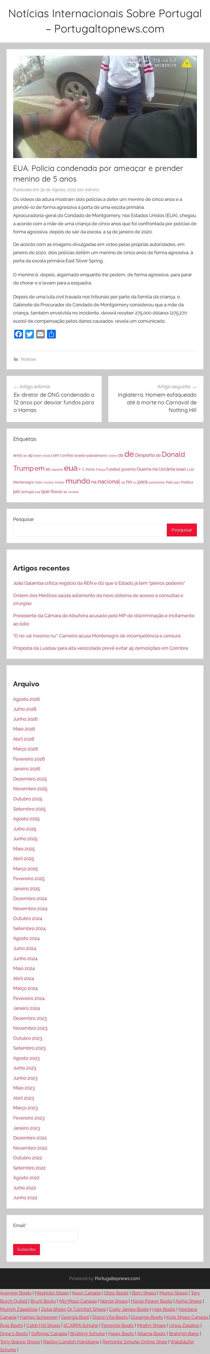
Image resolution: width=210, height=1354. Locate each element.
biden (38, 455)
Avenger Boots (15, 1293)
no (129, 482)
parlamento (157, 482)
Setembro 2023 (29, 1048)
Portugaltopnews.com (117, 1278)
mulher (60, 482)
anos (17, 455)
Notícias (28, 359)
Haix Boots (163, 1309)
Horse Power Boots (151, 1301)
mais (38, 482)
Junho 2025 (25, 838)
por (16, 491)
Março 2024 (25, 988)
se (65, 492)
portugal (27, 492)
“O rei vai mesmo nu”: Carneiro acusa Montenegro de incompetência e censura (96, 636)
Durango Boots (147, 1317)
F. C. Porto (87, 469)
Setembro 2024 (29, 928)
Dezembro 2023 (30, 1018)
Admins (92, 189)
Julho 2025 (24, 829)
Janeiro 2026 (26, 768)
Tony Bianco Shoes (20, 1341)
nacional (109, 481)
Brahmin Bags (184, 1333)
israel (181, 469)
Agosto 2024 (26, 938)
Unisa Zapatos (184, 1325)
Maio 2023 (24, 1088)
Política (187, 482)
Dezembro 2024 (30, 898)
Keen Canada (86, 1293)
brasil (46, 456)
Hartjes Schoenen (39, 1317)
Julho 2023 (24, 1068)
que (45, 491)
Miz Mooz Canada (78, 1301)
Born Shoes (144, 1293)
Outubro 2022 (27, 1157)
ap (30, 455)
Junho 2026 (25, 719)
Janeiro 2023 (26, 1128)
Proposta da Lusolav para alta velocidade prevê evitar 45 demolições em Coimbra (100, 648)
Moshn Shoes (151, 1325)
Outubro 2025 (27, 798)
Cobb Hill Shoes (43, 1325)
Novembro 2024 (30, 908)
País (169, 482)
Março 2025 (25, 868)
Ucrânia (73, 492)
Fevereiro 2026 (29, 759)
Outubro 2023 (27, 1038)
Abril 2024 (23, 978)
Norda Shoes (114, 1301)
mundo (78, 481)
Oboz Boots (116, 1293)
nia (123, 482)
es (48, 469)
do (158, 455)
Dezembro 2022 (30, 1138)
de (129, 454)
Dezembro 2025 (30, 779)
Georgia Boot (75, 1317)
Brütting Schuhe (87, 1333)
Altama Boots (151, 1333)
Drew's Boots (14, 1333)
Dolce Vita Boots (110, 1317)
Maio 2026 (24, 729)
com (55, 455)
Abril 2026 (23, 739)
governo (128, 469)
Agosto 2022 (26, 1177)
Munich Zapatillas (19, 1309)
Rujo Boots (11, 1325)
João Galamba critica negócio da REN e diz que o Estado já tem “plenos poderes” (99, 583)
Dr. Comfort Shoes (86, 1309)
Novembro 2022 (30, 1148)
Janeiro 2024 (26, 1008)
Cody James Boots (129, 1309)
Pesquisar (23, 519)
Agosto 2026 (26, 699)
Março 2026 (25, 749)
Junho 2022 (25, 1197)
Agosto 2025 (26, 818)
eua (71, 468)
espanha (57, 469)
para (143, 482)
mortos (48, 482)
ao (25, 456)
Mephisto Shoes (52, 1293)
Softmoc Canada (49, 1333)
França (100, 469)
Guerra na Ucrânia (156, 469)
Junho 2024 (25, 958)
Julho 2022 (24, 1187)
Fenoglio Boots (117, 1325)
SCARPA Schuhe (80, 1325)
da (120, 455)
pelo (177, 482)
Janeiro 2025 (26, 888)
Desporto (145, 455)
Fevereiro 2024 (29, 998)
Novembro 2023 (30, 1028)
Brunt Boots (43, 1301)
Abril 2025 (23, 858)
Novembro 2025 (30, 788)
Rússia (56, 491)
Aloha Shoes (188, 1301)
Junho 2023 (25, 1078)
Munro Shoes (173, 1293)
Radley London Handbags (71, 1341)
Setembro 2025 (29, 809)
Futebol (113, 469)
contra (112, 455)
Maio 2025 (24, 848)
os (134, 482)
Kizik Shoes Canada (187, 1317)
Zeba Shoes (53, 1309)
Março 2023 (25, 1107)
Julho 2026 (24, 709)
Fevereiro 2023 (29, 1118)
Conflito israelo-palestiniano (83, 455)
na (94, 482)
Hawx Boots (121, 1333)
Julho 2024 (24, 948)
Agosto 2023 (26, 1058)
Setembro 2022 (29, 1168)
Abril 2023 (23, 1098)
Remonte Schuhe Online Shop (135, 1341)
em (40, 468)
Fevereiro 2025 (29, 878)
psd (37, 492)
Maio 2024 (24, 968)
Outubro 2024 (27, 918)
